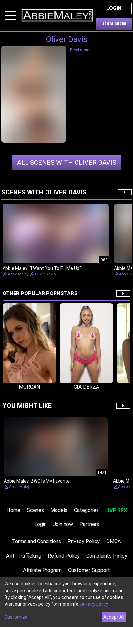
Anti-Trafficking (23, 556)
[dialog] (66, 602)
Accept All (113, 617)
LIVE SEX (116, 510)
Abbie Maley (18, 274)
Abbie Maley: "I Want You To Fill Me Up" (42, 268)
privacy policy (94, 604)
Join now (63, 524)
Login (113, 8)
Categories (86, 510)
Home (13, 510)
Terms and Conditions (36, 541)
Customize (16, 617)
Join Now (113, 24)
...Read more (78, 50)
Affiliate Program (42, 570)
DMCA (113, 541)
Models (58, 510)
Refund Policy (64, 556)
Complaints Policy (106, 556)
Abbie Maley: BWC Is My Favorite (37, 480)
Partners (89, 524)
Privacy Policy (83, 541)
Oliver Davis (66, 162)
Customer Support (89, 570)
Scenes (35, 510)
